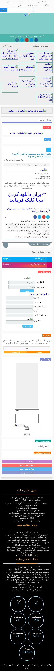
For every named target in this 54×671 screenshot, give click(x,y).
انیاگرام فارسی (27, 518)
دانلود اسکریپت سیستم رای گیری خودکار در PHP (32, 237)
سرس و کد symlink (27, 585)
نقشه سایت (33, 5)
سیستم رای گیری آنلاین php (15, 224)
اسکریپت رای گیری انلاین (40, 230)
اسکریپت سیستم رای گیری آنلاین (38, 224)
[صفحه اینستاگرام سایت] (17, 40)
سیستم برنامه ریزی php (27, 508)
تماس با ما (18, 5)
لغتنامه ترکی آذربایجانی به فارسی (27, 587)
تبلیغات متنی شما (27, 461)
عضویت (10, 2)
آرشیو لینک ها (43, 446)
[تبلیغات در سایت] (36, 110)
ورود (21, 2)
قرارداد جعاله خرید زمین (27, 532)
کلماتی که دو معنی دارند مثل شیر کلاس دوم (27, 540)
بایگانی (46, 5)
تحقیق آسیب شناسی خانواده (27, 510)
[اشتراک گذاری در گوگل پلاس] (44, 217)
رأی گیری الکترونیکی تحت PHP (38, 234)
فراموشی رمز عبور (39, 294)
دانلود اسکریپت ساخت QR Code (27, 545)
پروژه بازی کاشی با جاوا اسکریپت (27, 590)
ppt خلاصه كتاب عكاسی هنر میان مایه (27, 498)
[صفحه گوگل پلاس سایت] (27, 40)
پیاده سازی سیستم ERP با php (27, 521)
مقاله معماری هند (27, 553)
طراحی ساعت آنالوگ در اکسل (27, 500)
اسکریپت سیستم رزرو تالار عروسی (27, 515)
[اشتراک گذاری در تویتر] (48, 217)
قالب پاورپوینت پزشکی (27, 505)
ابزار (36, 165)
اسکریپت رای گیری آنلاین (40, 227)
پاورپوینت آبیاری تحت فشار (27, 582)
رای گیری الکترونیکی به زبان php (19, 230)
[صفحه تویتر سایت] (22, 40)
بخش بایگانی (8, 46)
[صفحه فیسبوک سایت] (36, 40)
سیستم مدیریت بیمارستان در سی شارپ (27, 513)
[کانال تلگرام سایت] (31, 40)
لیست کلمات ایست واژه (27, 555)
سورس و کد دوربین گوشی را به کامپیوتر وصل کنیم (26, 535)
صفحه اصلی (43, 2)
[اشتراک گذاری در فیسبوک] (35, 217)
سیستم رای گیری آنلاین (28, 221)
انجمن (30, 2)
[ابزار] (27, 14)
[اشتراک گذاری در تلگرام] (39, 217)
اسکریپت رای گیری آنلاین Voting (19, 227)
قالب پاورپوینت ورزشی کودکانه (27, 567)
